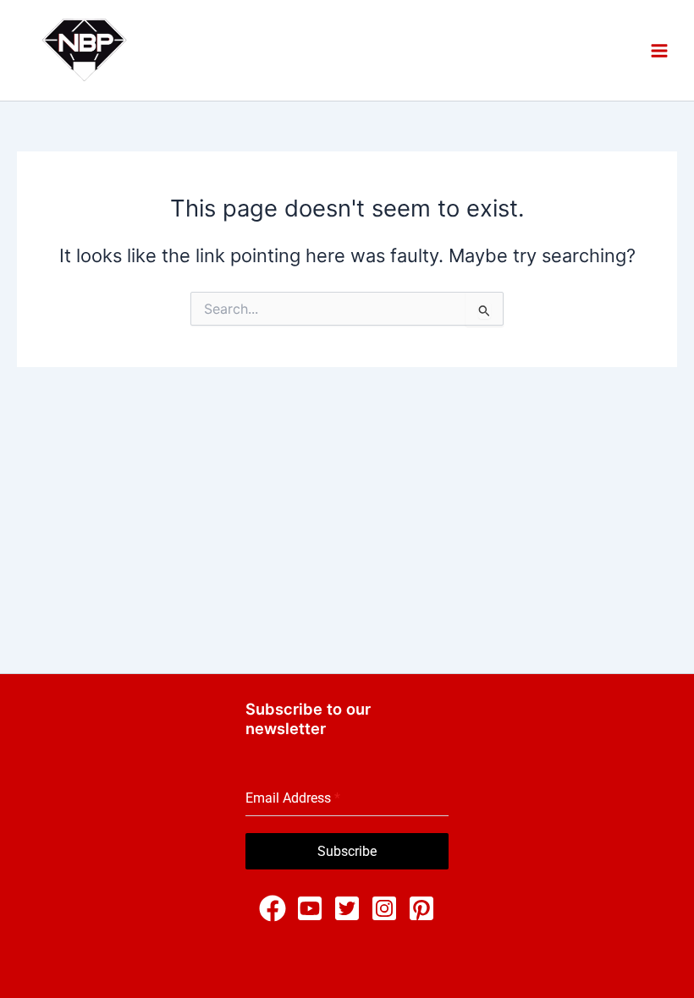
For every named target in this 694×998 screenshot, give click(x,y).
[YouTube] (309, 908)
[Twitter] (347, 908)
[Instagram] (384, 908)
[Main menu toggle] (659, 50)
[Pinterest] (421, 908)
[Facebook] (272, 908)
